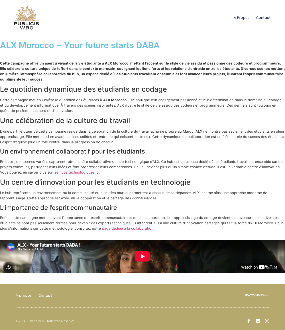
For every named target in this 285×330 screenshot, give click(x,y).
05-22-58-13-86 (257, 295)
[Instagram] (267, 321)
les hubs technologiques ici (76, 172)
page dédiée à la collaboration (127, 228)
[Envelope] (258, 321)
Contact (263, 17)
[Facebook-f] (248, 321)
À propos (241, 17)
